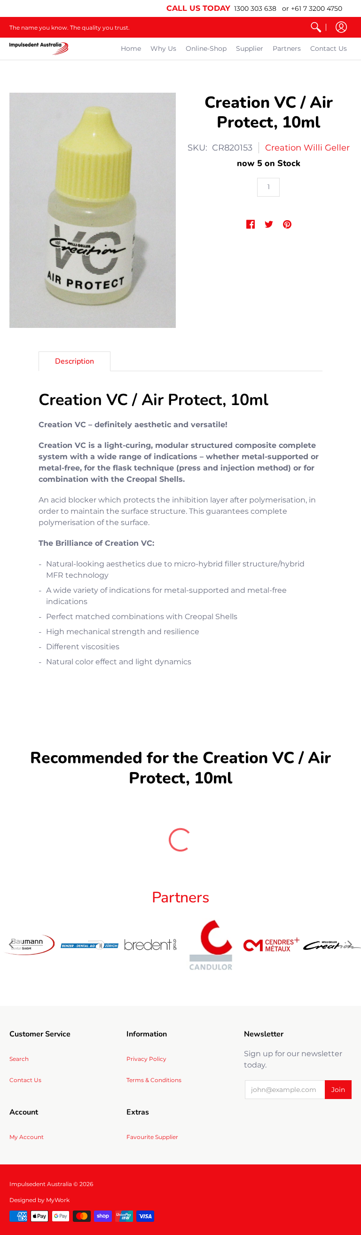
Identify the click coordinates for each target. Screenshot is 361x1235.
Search (19, 1058)
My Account (26, 1136)
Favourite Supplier (152, 1136)
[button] (341, 27)
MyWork (58, 1199)
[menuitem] (316, 27)
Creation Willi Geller (307, 148)
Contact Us (25, 1080)
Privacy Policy (146, 1058)
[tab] (74, 361)
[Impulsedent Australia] (38, 49)
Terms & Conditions (153, 1080)
